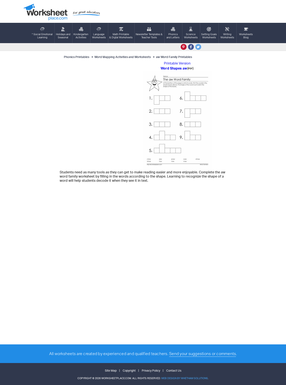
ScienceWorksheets (191, 36)
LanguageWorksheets (99, 36)
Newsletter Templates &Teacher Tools (149, 36)
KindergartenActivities (80, 36)
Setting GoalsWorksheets (209, 36)
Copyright (129, 370)
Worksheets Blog (246, 36)
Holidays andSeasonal (63, 36)
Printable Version (177, 63)
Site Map (111, 370)
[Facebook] (191, 47)
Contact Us (173, 370)
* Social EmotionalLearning (42, 36)
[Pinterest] (184, 47)
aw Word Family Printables (174, 57)
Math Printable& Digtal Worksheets (121, 36)
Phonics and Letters (172, 36)
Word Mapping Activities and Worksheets (122, 57)
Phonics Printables (76, 57)
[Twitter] (198, 47)
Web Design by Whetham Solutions (184, 378)
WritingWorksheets (227, 36)
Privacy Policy (151, 370)
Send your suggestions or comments (202, 353)
